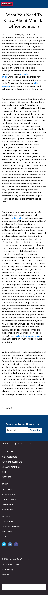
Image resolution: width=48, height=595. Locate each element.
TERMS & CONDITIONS (11, 526)
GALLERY (5, 484)
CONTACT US (7, 521)
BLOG (4, 472)
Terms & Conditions (10, 564)
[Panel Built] (7, 4)
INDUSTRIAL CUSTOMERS (12, 462)
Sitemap (5, 575)
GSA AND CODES (9, 499)
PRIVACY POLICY (8, 531)
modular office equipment (25, 335)
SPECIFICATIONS (8, 494)
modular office (17, 217)
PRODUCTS (6, 477)
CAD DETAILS (7, 489)
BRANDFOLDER (7, 509)
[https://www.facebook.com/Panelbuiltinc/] (16, 545)
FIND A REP (6, 516)
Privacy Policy (7, 569)
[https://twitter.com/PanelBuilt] (4, 545)
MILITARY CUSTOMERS (11, 467)
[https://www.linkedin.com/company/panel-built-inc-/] (10, 545)
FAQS (4, 536)
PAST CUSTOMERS (9, 457)
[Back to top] (24, 587)
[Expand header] (44, 4)
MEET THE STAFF (8, 452)
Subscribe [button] (35, 430)
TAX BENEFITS (7, 504)
